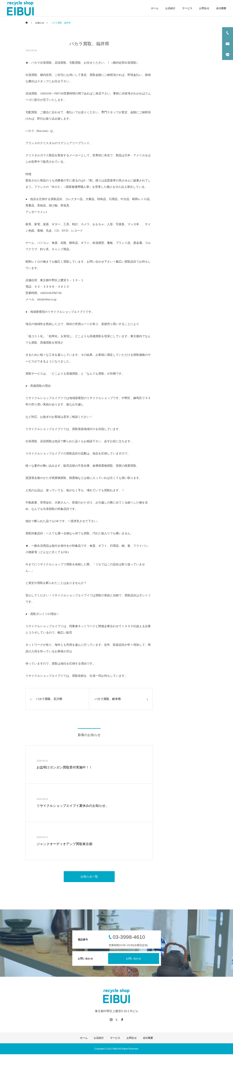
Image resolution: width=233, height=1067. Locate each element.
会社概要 (221, 8)
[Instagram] (111, 1019)
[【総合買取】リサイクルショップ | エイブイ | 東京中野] (20, 8)
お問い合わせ (133, 958)
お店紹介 (170, 8)
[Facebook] (122, 1019)
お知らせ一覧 (89, 876)
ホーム (155, 8)
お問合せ (204, 8)
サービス (187, 8)
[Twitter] (116, 1019)
